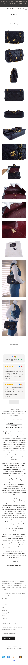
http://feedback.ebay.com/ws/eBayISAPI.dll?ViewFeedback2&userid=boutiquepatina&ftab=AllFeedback (14, 413)
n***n (6, 387)
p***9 (6, 369)
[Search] (23, 8)
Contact (4, 615)
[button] (8, 378)
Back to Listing (14, 24)
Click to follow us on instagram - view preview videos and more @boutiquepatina (14, 3)
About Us (4, 610)
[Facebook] (2, 599)
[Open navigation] (2, 8)
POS (6, 648)
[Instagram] (6, 599)
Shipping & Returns (7, 613)
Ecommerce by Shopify (16, 648)
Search (3, 607)
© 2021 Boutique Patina (14, 646)
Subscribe (8, 638)
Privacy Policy (5, 618)
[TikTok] (9, 599)
